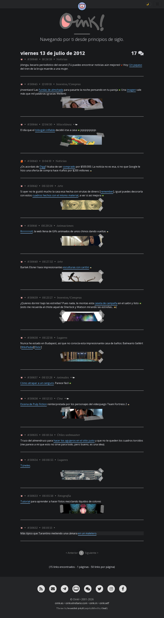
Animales (63, 377)
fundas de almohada (51, 90)
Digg (42, 166)
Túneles (25, 465)
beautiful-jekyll (76, 608)
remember (107, 191)
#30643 (32, 161)
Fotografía (64, 496)
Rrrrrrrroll (26, 231)
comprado (69, 166)
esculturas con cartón (76, 267)
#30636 (32, 398)
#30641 (32, 225)
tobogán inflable (45, 130)
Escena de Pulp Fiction (33, 404)
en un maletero (87, 533)
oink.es (59, 603)
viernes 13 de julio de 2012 (52, 53)
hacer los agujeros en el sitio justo (74, 440)
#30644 (32, 124)
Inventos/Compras (68, 84)
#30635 (32, 435)
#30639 (32, 297)
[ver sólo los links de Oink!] (21, 59)
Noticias (61, 59)
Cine (60, 398)
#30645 (32, 84)
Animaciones (65, 225)
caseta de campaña (106, 303)
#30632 (32, 528)
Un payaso (135, 65)
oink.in (93, 603)
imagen (131, 90)
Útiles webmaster (68, 435)
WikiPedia (27, 347)
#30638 (32, 337)
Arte (60, 186)
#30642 (32, 186)
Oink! (104, 608)
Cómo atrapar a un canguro (37, 383)
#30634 (32, 460)
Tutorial (25, 501)
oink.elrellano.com (76, 603)
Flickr (38, 347)
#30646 (32, 59)
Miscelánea (64, 124)
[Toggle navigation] (157, 4)
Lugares (62, 337)
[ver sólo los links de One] (21, 161)
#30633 (32, 496)
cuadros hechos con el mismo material (55, 195)
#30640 (32, 261)
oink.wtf (104, 603)
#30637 (32, 377)
